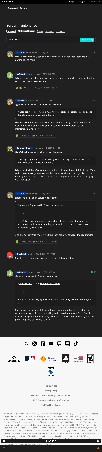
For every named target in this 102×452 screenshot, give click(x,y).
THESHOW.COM (8, 2)
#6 (95, 254)
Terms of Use (51, 386)
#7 (95, 272)
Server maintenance (51, 104)
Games (71, 2)
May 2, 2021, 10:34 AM (43, 194)
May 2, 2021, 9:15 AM (43, 53)
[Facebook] (43, 343)
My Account (95, 2)
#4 (95, 148)
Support (82, 2)
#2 (95, 74)
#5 (95, 194)
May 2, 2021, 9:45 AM (51, 148)
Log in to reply (87, 39)
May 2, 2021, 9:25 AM (46, 74)
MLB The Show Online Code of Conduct (51, 400)
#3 (95, 100)
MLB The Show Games (51, 405)
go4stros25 (21, 74)
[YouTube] (51, 343)
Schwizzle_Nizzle (24, 148)
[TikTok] (76, 343)
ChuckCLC (21, 254)
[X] (26, 343)
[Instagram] (34, 343)
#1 (95, 53)
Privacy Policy (51, 390)
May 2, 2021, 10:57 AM (45, 254)
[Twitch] (59, 343)
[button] (4, 448)
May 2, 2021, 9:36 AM (43, 100)
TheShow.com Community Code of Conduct (51, 395)
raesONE (20, 53)
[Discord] (67, 343)
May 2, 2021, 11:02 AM (46, 272)
